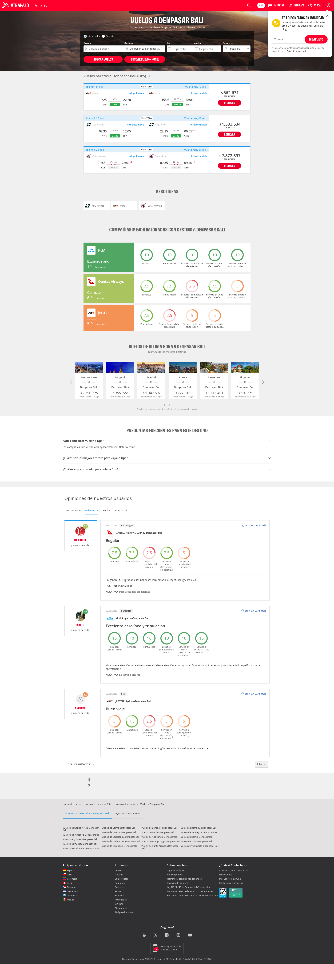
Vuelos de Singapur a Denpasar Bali (81, 834)
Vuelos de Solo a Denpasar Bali (196, 841)
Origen (87, 43)
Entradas (119, 895)
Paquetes (120, 882)
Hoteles (119, 874)
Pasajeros (228, 43)
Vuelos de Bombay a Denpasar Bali (198, 827)
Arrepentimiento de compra (233, 870)
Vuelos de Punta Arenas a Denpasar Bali (159, 847)
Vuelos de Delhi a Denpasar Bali (197, 836)
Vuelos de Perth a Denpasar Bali (157, 832)
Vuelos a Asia (104, 804)
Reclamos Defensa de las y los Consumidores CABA (193, 895)
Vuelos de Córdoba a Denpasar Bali (120, 845)
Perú (69, 882)
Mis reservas (225, 874)
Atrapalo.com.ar (72, 804)
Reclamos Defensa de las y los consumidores (190, 891)
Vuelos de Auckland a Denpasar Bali (159, 836)
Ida (168, 43)
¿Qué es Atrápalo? (176, 870)
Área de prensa (174, 874)
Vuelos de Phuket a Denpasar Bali (80, 843)
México (70, 899)
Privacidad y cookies (177, 882)
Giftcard (119, 903)
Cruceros (119, 887)
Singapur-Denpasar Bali (135, 618)
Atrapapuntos (122, 908)
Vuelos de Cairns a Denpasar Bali (118, 827)
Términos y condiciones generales (184, 878)
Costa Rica (72, 891)
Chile (69, 874)
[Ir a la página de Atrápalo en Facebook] (167, 935)
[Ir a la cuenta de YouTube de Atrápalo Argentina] (190, 935)
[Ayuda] (314, 5)
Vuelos (89, 804)
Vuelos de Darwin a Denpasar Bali (119, 832)
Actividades (121, 899)
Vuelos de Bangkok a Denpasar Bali (159, 827)
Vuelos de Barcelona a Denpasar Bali (120, 836)
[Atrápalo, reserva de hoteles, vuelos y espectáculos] (16, 5)
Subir (260, 764)
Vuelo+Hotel (121, 878)
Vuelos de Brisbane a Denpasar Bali (81, 848)
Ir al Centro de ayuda (230, 879)
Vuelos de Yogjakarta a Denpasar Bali (199, 845)
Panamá (71, 887)
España (70, 870)
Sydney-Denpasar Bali (149, 532)
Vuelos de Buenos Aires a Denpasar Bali (81, 829)
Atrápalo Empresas (124, 912)
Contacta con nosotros (231, 883)
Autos (118, 891)
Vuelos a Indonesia (125, 804)
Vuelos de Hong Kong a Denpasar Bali (160, 841)
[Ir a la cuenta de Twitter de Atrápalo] (156, 935)
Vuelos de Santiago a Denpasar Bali (199, 832)
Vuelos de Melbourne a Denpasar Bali (121, 841)
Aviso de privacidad (296, 51)
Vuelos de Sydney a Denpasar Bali (80, 839)
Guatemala (72, 895)
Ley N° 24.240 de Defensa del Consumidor (188, 887)
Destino (128, 43)
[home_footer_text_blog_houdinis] (144, 935)
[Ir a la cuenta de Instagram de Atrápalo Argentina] (179, 935)
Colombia (72, 878)
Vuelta (197, 43)
